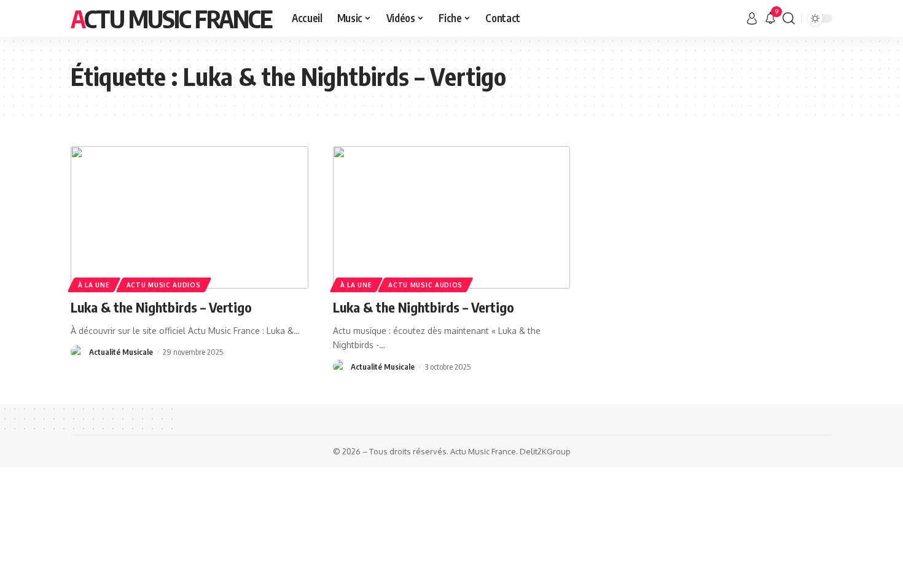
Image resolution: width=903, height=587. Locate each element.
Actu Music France (171, 18)
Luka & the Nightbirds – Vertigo (161, 307)
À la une (94, 285)
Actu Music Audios (164, 285)
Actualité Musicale (121, 352)
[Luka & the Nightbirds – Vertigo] (189, 217)
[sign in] (752, 18)
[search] (789, 18)
